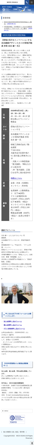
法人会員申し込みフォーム (13, 321)
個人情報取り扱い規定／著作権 (13, 432)
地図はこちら (16, 178)
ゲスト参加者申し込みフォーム (14, 328)
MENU (6, 411)
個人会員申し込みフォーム (13, 325)
